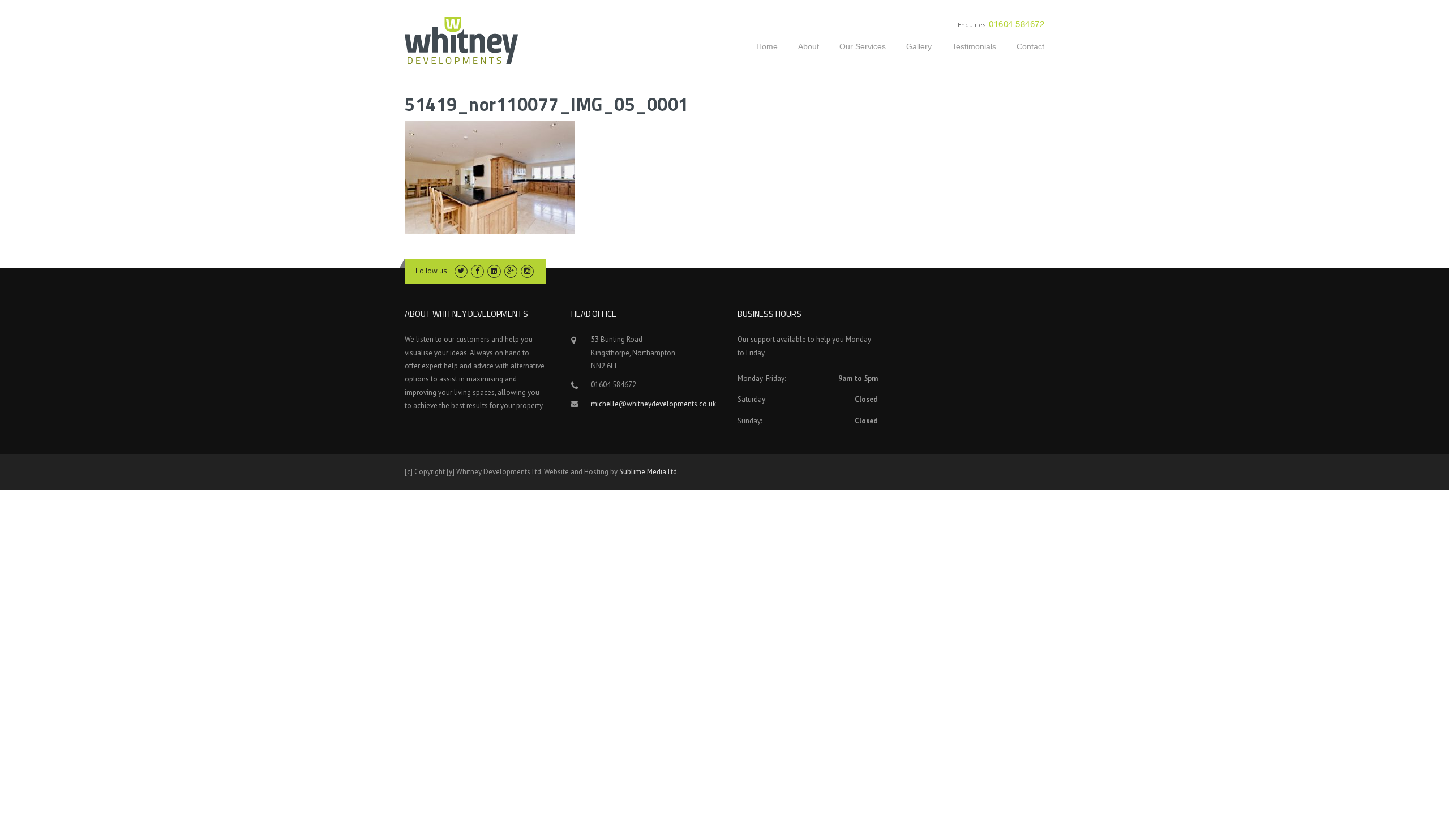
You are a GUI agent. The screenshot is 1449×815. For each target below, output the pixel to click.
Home (767, 46)
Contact (1030, 46)
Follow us (431, 270)
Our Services (862, 46)
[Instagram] (527, 271)
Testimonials (974, 46)
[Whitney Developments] (461, 40)
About (808, 46)
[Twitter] (461, 271)
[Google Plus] (510, 271)
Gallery (919, 46)
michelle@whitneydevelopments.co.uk (653, 404)
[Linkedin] (493, 271)
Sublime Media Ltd (648, 472)
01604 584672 (1016, 24)
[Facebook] (477, 271)
